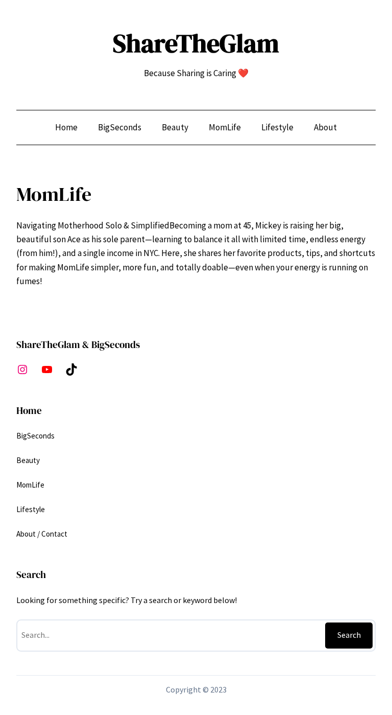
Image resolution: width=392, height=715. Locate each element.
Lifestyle (30, 509)
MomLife (30, 485)
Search (349, 635)
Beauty (28, 460)
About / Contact (41, 534)
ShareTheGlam (196, 43)
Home (66, 127)
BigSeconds (35, 436)
